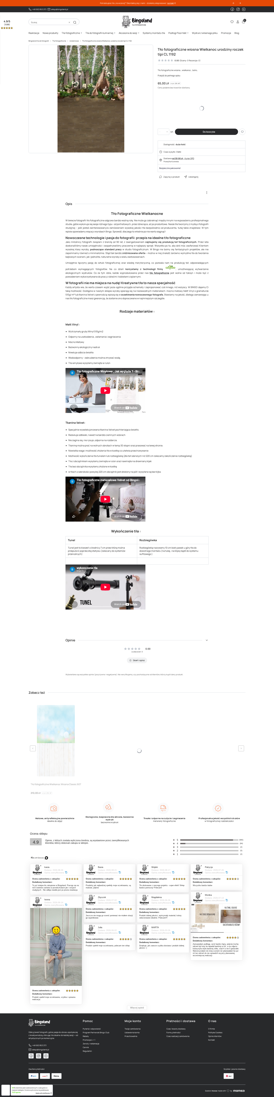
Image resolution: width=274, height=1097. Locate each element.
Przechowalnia (131, 1036)
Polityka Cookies (215, 1032)
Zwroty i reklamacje (91, 1043)
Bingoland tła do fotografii (39, 41)
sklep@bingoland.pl (59, 9)
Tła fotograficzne (59, 41)
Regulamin (87, 1051)
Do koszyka (209, 131)
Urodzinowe (74, 41)
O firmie (211, 1028)
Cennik (86, 1047)
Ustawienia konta (132, 1032)
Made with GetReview (43, 1093)
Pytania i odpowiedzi (92, 1028)
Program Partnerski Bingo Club (96, 1032)
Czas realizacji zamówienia (177, 1036)
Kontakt (211, 1040)
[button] (75, 22)
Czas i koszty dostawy (176, 1028)
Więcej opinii (137, 1007)
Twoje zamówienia (132, 1028)
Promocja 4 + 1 (89, 1040)
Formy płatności (173, 1032)
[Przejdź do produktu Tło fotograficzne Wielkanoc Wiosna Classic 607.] (56, 740)
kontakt (170, 3)
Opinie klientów (214, 1036)
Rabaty (86, 1036)
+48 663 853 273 (39, 9)
